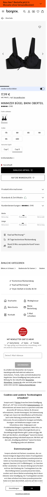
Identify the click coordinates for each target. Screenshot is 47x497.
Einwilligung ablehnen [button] (23, 494)
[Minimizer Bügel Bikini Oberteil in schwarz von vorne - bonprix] (23, 53)
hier (37, 432)
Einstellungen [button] (14, 488)
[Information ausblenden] (41, 4)
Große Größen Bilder (9, 87)
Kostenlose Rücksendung (23, 279)
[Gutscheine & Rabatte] (33, 11)
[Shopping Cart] (42, 11)
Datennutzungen (33, 405)
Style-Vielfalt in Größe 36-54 (24, 287)
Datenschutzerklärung (27, 383)
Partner (18, 402)
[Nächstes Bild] (43, 53)
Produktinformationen (11, 187)
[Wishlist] (38, 11)
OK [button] (32, 488)
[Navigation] (3, 11)
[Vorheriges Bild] (3, 53)
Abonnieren (22, 363)
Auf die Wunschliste (21, 176)
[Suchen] (24, 11)
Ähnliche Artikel (21, 168)
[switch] (42, 87)
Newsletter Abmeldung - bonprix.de (19, 379)
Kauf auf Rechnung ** (21, 283)
